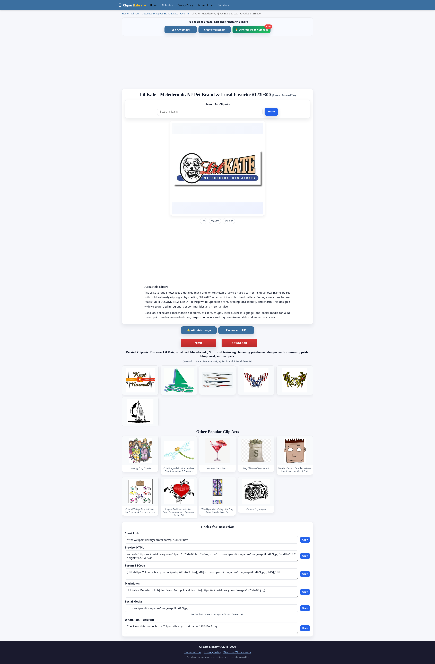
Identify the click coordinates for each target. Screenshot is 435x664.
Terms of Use (205, 5)
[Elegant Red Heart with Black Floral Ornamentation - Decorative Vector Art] (179, 491)
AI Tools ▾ (167, 5)
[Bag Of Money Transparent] (256, 450)
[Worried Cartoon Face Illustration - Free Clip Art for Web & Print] (294, 450)
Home (153, 5)
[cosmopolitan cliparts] (217, 450)
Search (271, 111)
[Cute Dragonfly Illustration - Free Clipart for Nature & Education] (179, 450)
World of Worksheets (237, 652)
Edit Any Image (181, 29)
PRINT (198, 343)
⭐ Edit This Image (199, 330)
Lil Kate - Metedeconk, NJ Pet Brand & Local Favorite (160, 13)
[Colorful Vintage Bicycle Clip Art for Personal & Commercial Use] (140, 491)
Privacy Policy (185, 5)
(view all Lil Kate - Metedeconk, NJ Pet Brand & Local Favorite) (217, 361)
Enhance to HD (236, 330)
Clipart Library (209, 647)
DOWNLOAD (239, 343)
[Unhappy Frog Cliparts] (140, 450)
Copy (305, 540)
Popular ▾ (223, 5)
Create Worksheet (214, 29)
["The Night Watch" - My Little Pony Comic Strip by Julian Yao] (217, 491)
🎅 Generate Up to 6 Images (253, 28)
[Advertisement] (217, 62)
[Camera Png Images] (256, 491)
